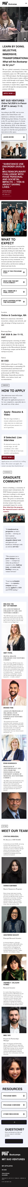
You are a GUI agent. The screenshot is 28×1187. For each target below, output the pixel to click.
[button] (26, 3)
